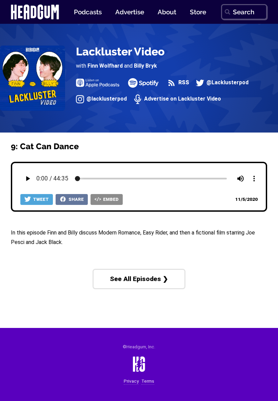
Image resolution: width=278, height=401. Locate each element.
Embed (110, 199)
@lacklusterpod (106, 99)
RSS (183, 83)
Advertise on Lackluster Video (182, 99)
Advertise (129, 12)
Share (75, 199)
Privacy (131, 381)
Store (198, 12)
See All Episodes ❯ (139, 279)
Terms (147, 381)
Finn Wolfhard (105, 66)
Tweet (40, 199)
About (167, 12)
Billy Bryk (145, 66)
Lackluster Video (120, 51)
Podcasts (88, 12)
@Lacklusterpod (227, 83)
